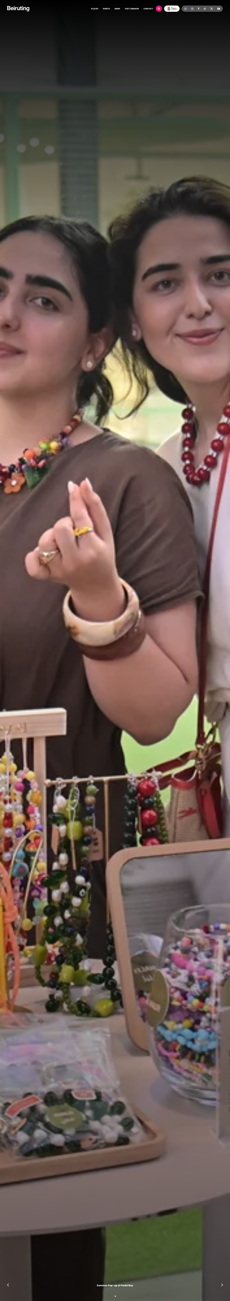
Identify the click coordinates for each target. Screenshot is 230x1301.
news (117, 8)
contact (148, 8)
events (106, 8)
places (94, 8)
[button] (222, 1285)
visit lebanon (132, 8)
